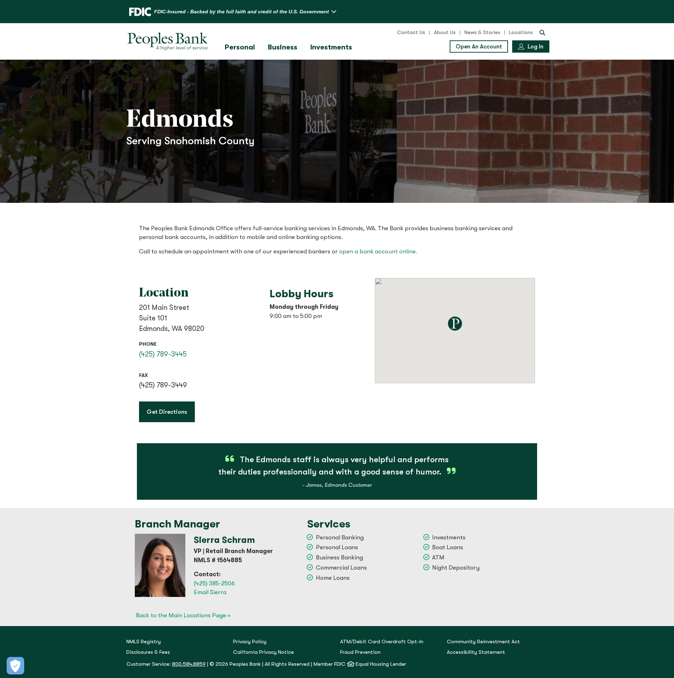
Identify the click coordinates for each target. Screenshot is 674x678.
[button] (542, 32)
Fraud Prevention (360, 652)
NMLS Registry (143, 642)
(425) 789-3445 (163, 354)
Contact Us (411, 32)
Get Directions (171, 411)
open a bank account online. (378, 251)
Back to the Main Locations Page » (183, 615)
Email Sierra (210, 592)
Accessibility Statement (476, 652)
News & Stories (482, 32)
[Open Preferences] (15, 665)
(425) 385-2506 (214, 583)
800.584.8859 (189, 664)
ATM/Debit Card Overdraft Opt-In (381, 642)
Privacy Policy (249, 642)
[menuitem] (240, 47)
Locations (521, 32)
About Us (445, 32)
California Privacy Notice (263, 652)
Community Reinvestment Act (483, 642)
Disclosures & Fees (148, 652)
